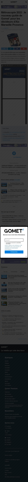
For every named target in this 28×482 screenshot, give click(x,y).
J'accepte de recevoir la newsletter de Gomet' (13, 243)
